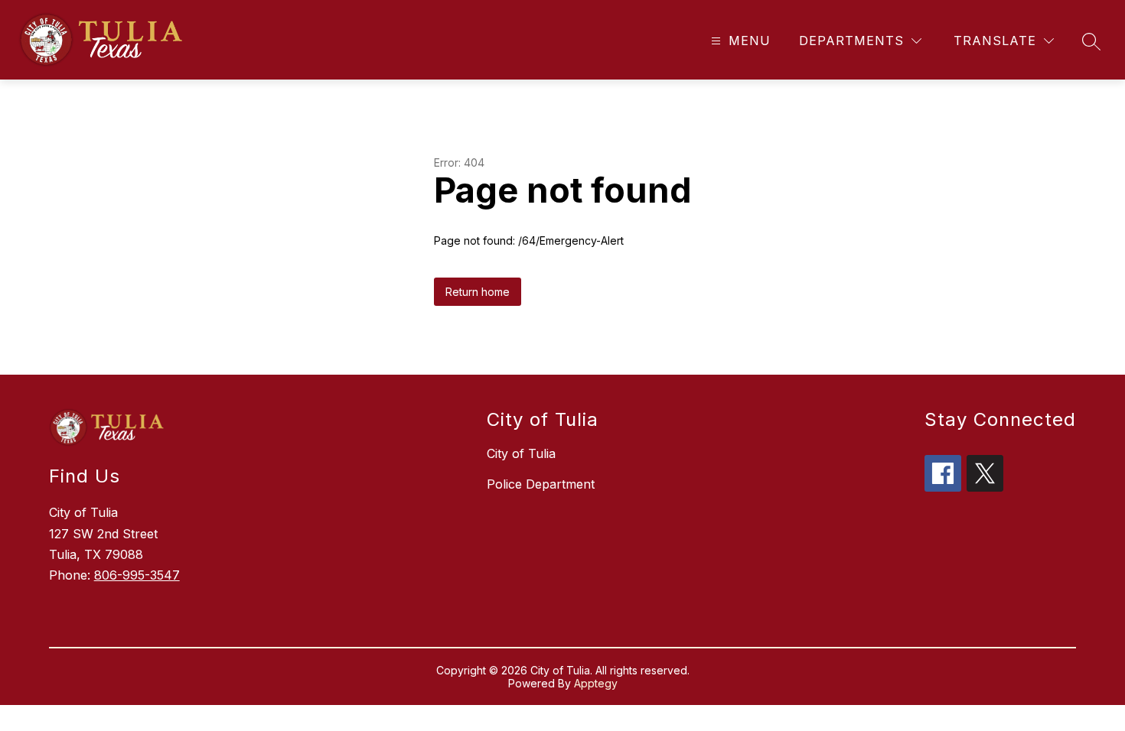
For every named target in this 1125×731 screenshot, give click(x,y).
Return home (477, 291)
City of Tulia (521, 453)
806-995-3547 (137, 575)
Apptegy (596, 683)
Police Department (541, 484)
